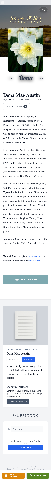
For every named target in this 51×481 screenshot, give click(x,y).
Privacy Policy (18, 469)
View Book (13, 359)
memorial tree (36, 256)
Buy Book (28, 359)
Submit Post (25, 447)
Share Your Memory (18, 401)
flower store (34, 260)
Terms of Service (33, 469)
